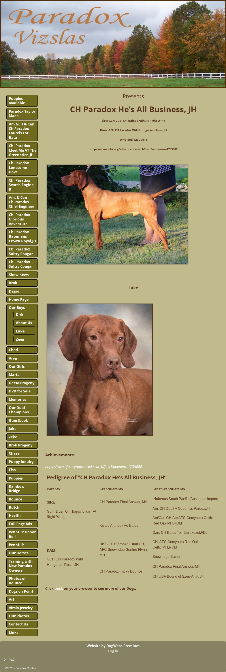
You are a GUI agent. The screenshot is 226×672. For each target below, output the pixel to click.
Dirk (19, 314)
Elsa (12, 469)
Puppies (16, 478)
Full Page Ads (20, 523)
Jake (12, 428)
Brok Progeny (20, 445)
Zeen (20, 339)
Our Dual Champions (19, 409)
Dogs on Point (21, 591)
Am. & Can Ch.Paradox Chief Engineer (21, 202)
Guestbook (18, 420)
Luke (20, 331)
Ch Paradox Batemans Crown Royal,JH (22, 236)
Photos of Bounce (17, 580)
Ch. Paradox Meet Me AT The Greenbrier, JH (22, 150)
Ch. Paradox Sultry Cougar (21, 251)
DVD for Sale (19, 391)
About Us (24, 322)
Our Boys (17, 307)
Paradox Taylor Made (22, 113)
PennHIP (16, 544)
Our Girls (17, 366)
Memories (17, 399)
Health (15, 515)
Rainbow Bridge (16, 488)
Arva (13, 358)
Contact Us (18, 624)
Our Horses (18, 553)
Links (13, 632)
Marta (14, 374)
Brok (13, 282)
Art (11, 599)
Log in (113, 651)
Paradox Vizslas (25, 668)
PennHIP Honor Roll (22, 534)
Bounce (15, 499)
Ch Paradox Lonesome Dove (19, 167)
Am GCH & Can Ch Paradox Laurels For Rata (21, 131)
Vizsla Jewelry (21, 607)
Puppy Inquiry (21, 461)
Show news (19, 274)
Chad (13, 349)
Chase (14, 453)
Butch (14, 507)
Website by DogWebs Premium (113, 645)
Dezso (14, 291)
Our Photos (19, 616)
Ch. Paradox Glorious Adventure (19, 219)
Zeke (13, 437)
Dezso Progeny (21, 383)
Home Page (18, 299)
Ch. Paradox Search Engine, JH (22, 185)
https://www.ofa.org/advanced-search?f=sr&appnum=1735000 (93, 466)
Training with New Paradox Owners (21, 566)
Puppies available (17, 100)
